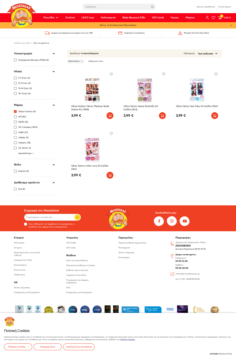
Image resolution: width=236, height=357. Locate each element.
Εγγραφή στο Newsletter (41, 210)
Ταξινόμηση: (189, 53)
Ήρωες (175, 17)
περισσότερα (25, 153)
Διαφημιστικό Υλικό (23, 260)
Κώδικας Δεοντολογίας (77, 270)
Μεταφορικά (124, 248)
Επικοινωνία (19, 270)
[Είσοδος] (207, 17)
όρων (45, 227)
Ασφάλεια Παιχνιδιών (76, 275)
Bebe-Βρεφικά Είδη (133, 17)
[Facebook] (159, 221)
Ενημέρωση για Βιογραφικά (26, 292)
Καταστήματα (224, 7)
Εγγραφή (77, 217)
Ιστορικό (18, 248)
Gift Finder (71, 243)
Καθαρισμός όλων (95, 61)
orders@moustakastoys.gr (187, 274)
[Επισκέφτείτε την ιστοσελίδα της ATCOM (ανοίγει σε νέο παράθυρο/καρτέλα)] (221, 354)
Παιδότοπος (19, 275)
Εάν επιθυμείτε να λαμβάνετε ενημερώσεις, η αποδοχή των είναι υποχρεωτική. (52, 225)
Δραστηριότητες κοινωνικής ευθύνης (27, 253)
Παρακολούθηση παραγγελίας (132, 243)
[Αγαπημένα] (213, 17)
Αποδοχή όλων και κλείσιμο (79, 347)
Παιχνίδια (48, 17)
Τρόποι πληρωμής (126, 252)
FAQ (68, 287)
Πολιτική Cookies (127, 339)
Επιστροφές (124, 257)
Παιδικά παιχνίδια (22, 43)
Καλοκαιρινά (108, 17)
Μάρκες (190, 17)
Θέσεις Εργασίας (22, 287)
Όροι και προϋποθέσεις (77, 260)
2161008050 (183, 245)
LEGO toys (88, 17)
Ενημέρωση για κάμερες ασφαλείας (77, 281)
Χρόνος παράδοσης (206, 7)
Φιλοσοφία (19, 243)
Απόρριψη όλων (47, 347)
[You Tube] (184, 221)
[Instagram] (172, 221)
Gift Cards (158, 17)
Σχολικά (70, 17)
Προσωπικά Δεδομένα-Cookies (80, 265)
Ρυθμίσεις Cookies (17, 347)
